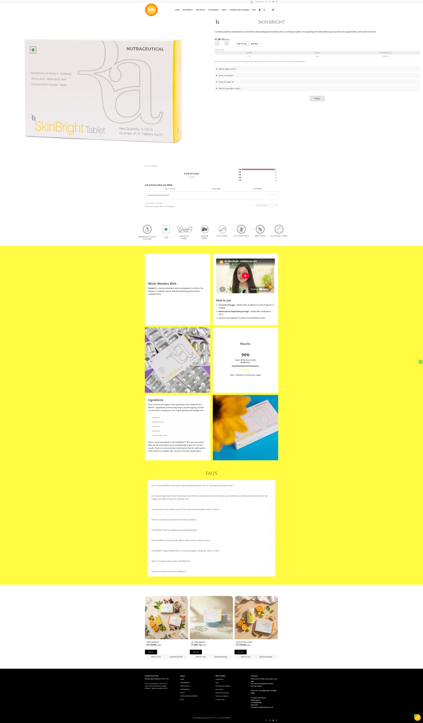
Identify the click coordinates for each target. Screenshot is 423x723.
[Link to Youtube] (273, 1)
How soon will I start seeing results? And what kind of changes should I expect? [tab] (185, 509)
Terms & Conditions (221, 696)
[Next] (203, 88)
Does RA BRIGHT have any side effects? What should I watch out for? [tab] (180, 540)
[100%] (258, 169)
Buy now (254, 44)
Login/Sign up (259, 1)
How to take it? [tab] (226, 81)
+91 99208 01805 (256, 702)
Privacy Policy (219, 699)
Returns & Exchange (222, 693)
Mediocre (271, 194)
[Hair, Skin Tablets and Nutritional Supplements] (151, 9)
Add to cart (242, 44)
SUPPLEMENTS (185, 683)
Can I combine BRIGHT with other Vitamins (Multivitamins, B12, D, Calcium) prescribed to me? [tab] (192, 485)
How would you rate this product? (158, 195)
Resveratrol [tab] (156, 426)
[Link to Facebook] (266, 1)
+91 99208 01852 (263, 691)
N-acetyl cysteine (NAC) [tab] (159, 435)
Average (272, 194)
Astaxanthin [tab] (156, 431)
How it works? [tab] (226, 75)
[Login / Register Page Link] (259, 10)
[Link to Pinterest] (276, 1)
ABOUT (182, 693)
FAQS (217, 683)
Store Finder (219, 689)
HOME (182, 679)
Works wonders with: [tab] (230, 88)
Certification (219, 679)
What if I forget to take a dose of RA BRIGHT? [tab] (170, 561)
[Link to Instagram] (269, 1)
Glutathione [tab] (156, 418)
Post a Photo (257, 189)
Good (274, 194)
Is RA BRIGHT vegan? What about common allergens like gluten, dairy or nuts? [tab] (185, 550)
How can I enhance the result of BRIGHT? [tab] (169, 571)
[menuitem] (252, 2)
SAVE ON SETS (185, 686)
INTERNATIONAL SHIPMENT (189, 696)
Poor (269, 194)
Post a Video (216, 189)
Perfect (275, 194)
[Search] (264, 9)
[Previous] (8, 88)
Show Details (177, 657)
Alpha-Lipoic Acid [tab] (157, 422)
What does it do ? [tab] (227, 68)
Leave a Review (170, 189)
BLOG (182, 699)
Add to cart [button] (156, 657)
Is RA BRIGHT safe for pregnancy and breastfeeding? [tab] (174, 530)
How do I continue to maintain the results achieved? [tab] (173, 519)
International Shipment (223, 686)
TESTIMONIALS (185, 689)
